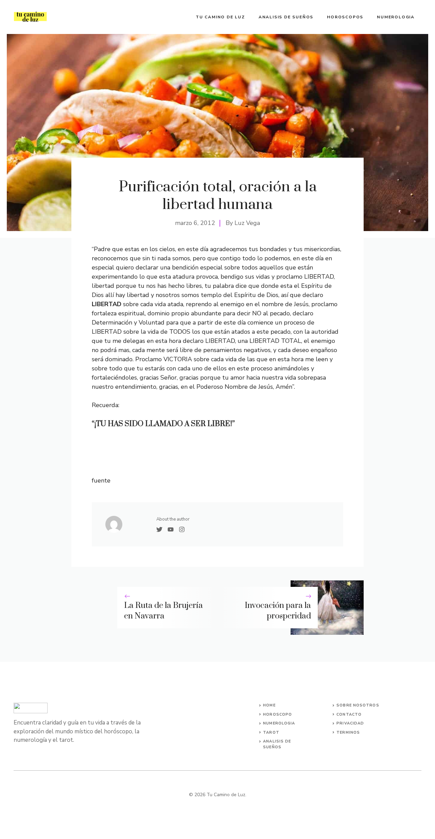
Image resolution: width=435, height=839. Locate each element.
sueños (272, 747)
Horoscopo (277, 714)
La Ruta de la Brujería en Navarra (163, 610)
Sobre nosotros (357, 705)
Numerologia (396, 17)
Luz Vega (247, 223)
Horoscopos (345, 17)
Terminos (348, 732)
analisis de (277, 741)
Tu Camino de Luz (220, 17)
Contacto (349, 714)
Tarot (271, 732)
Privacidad (350, 723)
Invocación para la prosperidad (278, 610)
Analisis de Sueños (286, 17)
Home (269, 705)
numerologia (279, 723)
